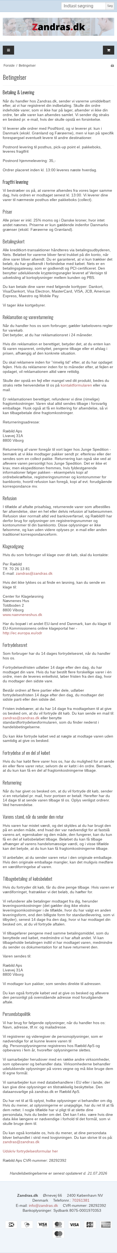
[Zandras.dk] (58, 27)
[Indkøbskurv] (108, 50)
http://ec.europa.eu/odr (22, 633)
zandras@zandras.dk (34, 573)
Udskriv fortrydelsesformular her (30, 1151)
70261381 (81, 1200)
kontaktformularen (76, 385)
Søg (110, 5)
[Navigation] (8, 50)
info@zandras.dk (43, 1205)
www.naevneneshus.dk (22, 614)
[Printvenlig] (112, 65)
